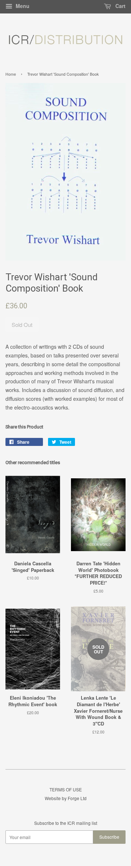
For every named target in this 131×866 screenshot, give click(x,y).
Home (10, 74)
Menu (21, 5)
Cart (120, 5)
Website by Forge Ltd (66, 798)
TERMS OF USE (65, 789)
